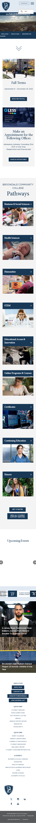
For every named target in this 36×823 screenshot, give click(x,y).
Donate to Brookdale (18, 696)
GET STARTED (17, 509)
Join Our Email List (18, 700)
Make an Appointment (18, 159)
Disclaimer (25, 819)
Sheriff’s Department (18, 738)
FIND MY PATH (15, 34)
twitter (11, 799)
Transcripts (18, 726)
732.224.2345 (30, 815)
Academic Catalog (18, 775)
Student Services (18, 710)
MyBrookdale (24, 3)
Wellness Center (18, 747)
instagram (18, 799)
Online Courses (18, 773)
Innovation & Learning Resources (18, 767)
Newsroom (18, 724)
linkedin (25, 799)
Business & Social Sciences (18, 759)
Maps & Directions (18, 713)
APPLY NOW (4, 34)
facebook (11, 804)
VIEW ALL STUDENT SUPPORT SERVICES (17, 516)
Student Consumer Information (18, 750)
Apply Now (18, 687)
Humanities (18, 762)
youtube (18, 804)
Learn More (10, 577)
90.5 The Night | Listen (18, 715)
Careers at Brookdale (18, 741)
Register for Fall (18, 99)
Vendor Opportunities (18, 721)
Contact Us (18, 691)
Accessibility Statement (14, 819)
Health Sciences (18, 764)
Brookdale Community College (8, 6)
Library (18, 718)
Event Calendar (18, 736)
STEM (18, 770)
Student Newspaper (18, 744)
